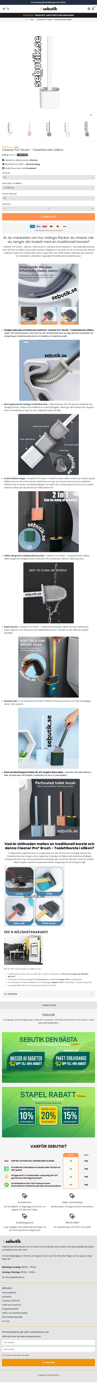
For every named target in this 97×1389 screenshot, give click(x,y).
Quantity (6, 204)
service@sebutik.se (13, 1277)
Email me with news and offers (17, 1355)
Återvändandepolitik (12, 1317)
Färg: (6, 172)
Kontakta (6, 1296)
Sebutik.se (55, 1375)
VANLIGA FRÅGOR (10, 1300)
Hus (31, 19)
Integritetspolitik (10, 1308)
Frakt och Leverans (11, 1304)
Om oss (5, 1321)
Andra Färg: (9, 193)
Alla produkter (9, 1292)
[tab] (48, 994)
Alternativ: (11, 183)
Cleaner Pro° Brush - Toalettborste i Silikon (54, 19)
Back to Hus (48, 1005)
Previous (4, 72)
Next (92, 72)
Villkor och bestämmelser (15, 1312)
